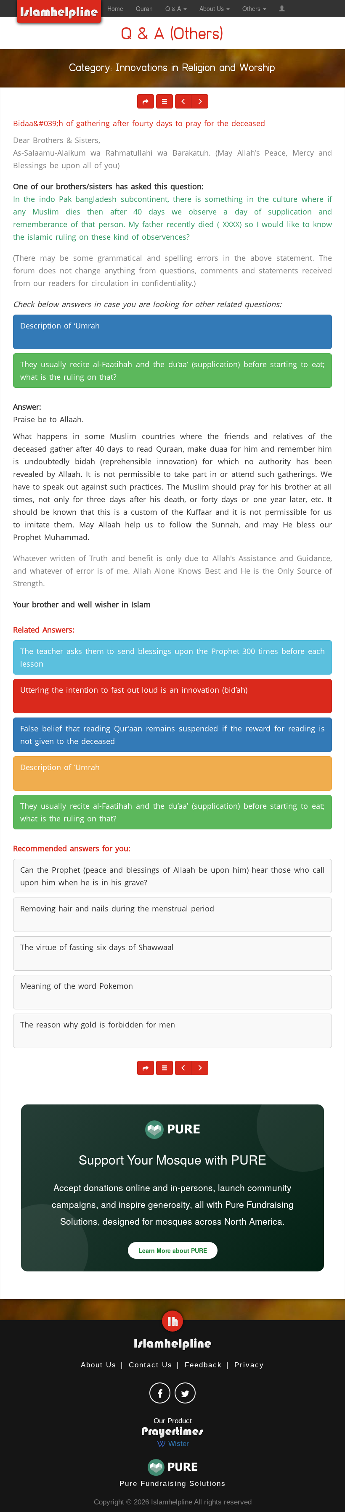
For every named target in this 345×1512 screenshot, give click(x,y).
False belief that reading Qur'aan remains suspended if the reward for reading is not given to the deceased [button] (172, 734)
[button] (282, 8)
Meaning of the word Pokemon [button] (76, 986)
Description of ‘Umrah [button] (60, 325)
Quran (144, 8)
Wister (177, 1444)
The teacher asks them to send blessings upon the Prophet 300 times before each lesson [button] (172, 657)
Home (115, 8)
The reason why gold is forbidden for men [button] (97, 1024)
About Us (99, 1365)
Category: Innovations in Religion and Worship (172, 69)
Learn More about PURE (172, 1250)
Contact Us (150, 1365)
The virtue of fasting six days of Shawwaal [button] (97, 947)
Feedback (203, 1365)
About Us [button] (212, 8)
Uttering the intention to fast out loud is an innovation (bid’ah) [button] (133, 690)
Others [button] (252, 8)
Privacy (249, 1365)
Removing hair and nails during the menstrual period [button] (117, 908)
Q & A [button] (174, 8)
